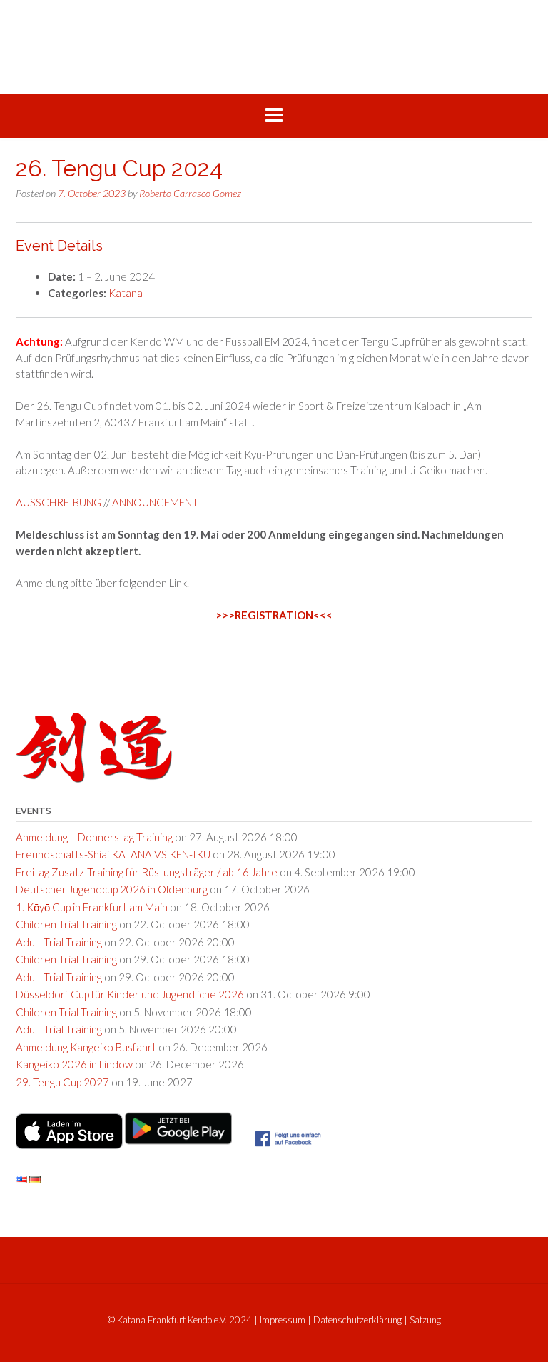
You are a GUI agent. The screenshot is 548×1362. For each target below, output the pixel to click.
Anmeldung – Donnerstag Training (94, 837)
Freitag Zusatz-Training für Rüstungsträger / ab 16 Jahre (147, 872)
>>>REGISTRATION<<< (274, 615)
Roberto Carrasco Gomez (190, 193)
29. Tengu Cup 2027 (62, 1082)
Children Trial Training (66, 924)
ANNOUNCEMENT (155, 502)
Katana (125, 292)
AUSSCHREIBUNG (58, 502)
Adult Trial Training (59, 942)
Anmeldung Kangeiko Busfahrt (86, 1047)
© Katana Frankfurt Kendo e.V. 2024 (180, 1320)
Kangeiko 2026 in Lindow (74, 1064)
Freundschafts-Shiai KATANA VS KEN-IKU (113, 854)
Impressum (282, 1320)
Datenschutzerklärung (357, 1320)
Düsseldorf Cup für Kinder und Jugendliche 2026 (130, 994)
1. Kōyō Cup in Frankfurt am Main (92, 907)
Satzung (425, 1320)
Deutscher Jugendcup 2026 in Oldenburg (112, 889)
